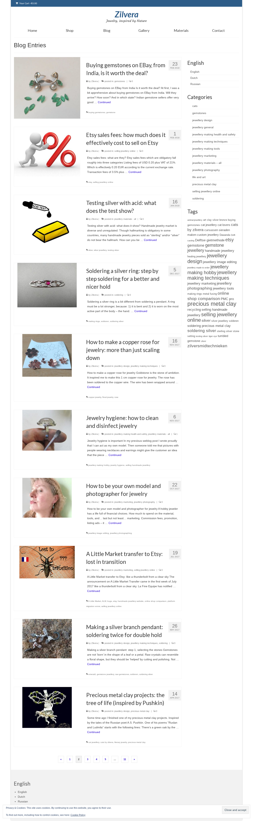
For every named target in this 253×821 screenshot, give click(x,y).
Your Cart (28, 3)
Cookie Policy (78, 815)
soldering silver (117, 321)
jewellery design (122, 366)
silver (90, 250)
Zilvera (127, 14)
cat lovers (224, 224)
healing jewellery (196, 256)
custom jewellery (208, 234)
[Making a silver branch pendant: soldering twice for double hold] (47, 638)
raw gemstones (122, 674)
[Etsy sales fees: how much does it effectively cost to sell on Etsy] (47, 151)
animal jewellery (194, 220)
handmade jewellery (219, 251)
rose (116, 397)
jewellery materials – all (206, 162)
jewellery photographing (121, 533)
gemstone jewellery (105, 674)
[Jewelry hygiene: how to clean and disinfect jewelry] (47, 430)
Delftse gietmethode (210, 240)
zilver (203, 341)
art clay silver (211, 219)
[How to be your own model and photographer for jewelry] (47, 497)
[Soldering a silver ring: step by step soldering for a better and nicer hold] (47, 284)
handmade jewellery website (130, 601)
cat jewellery (93, 742)
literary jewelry (120, 742)
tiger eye (213, 336)
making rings (94, 321)
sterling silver (224, 331)
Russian (195, 84)
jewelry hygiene (117, 465)
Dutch (194, 77)
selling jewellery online (124, 151)
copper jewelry (94, 397)
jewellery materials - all (125, 219)
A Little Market (94, 601)
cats (194, 106)
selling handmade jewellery (138, 465)
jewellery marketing (123, 502)
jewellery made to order (198, 267)
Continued (104, 102)
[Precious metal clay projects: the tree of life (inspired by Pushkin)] (47, 707)
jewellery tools (223, 288)
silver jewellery (100, 250)
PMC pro (227, 299)
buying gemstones (96, 112)
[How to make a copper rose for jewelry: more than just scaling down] (47, 355)
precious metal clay (140, 711)
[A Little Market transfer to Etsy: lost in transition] (47, 561)
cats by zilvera (106, 742)
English (194, 71)
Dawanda (225, 234)
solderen (105, 321)
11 (125, 759)
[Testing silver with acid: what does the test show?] (47, 219)
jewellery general (202, 127)
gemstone (110, 112)
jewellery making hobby (98, 465)
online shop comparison (155, 601)
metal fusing (210, 293)
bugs (109, 601)
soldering (118, 295)
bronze (223, 219)
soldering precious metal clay (209, 326)
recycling (194, 309)
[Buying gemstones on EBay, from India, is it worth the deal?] (47, 87)
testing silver (113, 250)
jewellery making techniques (144, 366)
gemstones (119, 81)
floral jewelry (107, 397)
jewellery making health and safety (130, 434)
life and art (199, 177)
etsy (90, 182)
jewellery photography (144, 502)
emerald (92, 674)
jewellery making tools (206, 148)
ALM (104, 601)
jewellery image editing (98, 533)
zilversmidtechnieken (207, 345)
